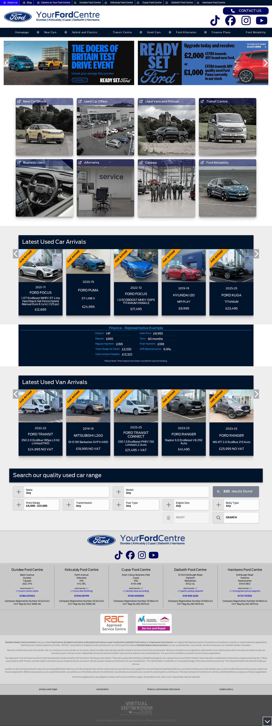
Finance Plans (221, 32)
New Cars (50, 32)
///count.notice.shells (27, 591)
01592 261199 (81, 596)
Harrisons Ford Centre (213, 3)
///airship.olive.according (136, 591)
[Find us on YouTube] (261, 23)
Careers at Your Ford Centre (55, 3)
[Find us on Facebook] (230, 23)
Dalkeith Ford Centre (182, 3)
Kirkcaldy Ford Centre (121, 3)
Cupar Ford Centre (152, 3)
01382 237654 (27, 596)
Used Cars (154, 32)
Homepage (22, 32)
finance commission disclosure (163, 689)
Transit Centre (122, 32)
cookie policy (226, 689)
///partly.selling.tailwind (190, 591)
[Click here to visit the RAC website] (114, 623)
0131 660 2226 (190, 596)
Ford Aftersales (186, 32)
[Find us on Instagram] (246, 23)
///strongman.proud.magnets (244, 591)
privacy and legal (48, 689)
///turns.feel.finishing (81, 591)
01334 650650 (136, 596)
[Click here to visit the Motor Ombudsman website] (154, 623)
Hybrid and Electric (85, 32)
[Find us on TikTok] (214, 23)
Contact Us (250, 10)
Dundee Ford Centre (90, 3)
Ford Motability (256, 32)
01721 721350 (245, 596)
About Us (12, 3)
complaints (102, 689)
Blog (29, 3)
